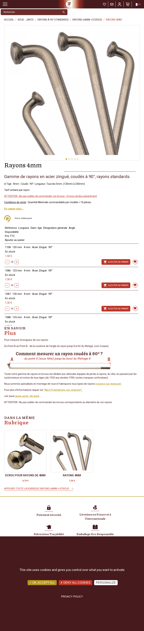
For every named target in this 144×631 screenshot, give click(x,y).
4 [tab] (75, 159)
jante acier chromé (27, 396)
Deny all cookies (76, 582)
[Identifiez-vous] (120, 4)
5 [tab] (77, 159)
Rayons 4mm (72, 475)
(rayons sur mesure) (108, 383)
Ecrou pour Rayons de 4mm (25, 475)
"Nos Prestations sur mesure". (63, 390)
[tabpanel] (72, 92)
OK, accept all (43, 582)
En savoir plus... (14, 208)
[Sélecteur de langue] (137, 4)
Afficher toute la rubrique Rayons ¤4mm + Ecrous (36, 488)
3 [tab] (72, 159)
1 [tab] (66, 159)
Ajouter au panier (115, 262)
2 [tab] (69, 159)
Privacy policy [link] (72, 596)
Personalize (106, 582)
